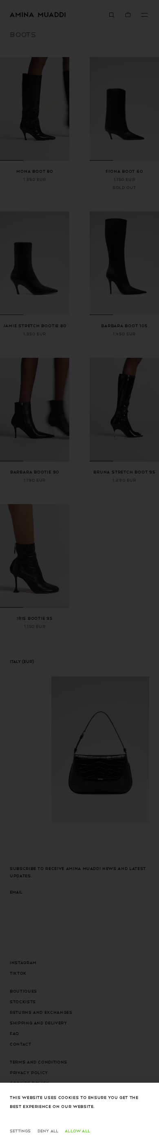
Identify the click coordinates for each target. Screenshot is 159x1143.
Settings (20, 1130)
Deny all (48, 1130)
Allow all (77, 1130)
